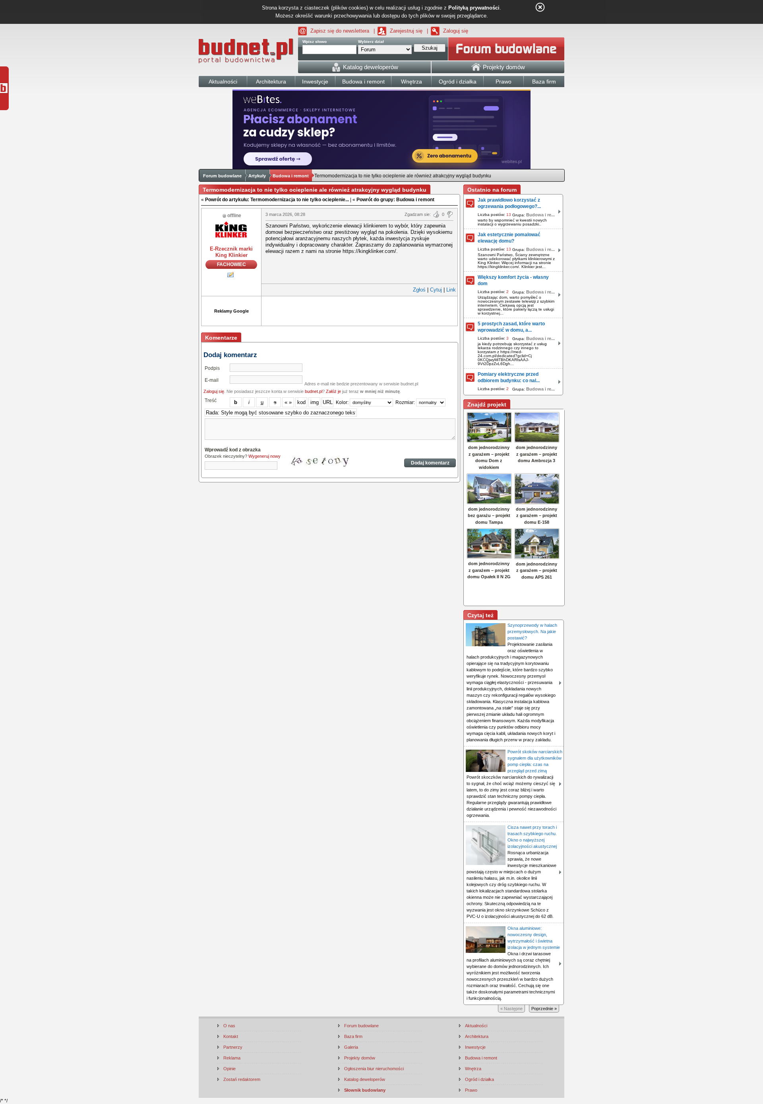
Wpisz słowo (314, 41)
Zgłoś (419, 290)
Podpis (212, 368)
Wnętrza (473, 1068)
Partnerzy (232, 1047)
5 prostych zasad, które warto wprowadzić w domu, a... (511, 327)
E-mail (212, 380)
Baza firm (353, 1036)
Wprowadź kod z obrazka (233, 450)
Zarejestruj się (406, 31)
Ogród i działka (479, 1079)
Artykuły (257, 175)
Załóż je (333, 391)
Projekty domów (359, 1057)
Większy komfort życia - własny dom (513, 280)
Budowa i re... (540, 214)
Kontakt (230, 1036)
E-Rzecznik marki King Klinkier (231, 252)
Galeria (351, 1047)
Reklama (231, 1057)
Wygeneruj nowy (264, 456)
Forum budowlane (222, 175)
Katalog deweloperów (364, 1079)
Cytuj (436, 290)
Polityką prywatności (474, 8)
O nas (229, 1025)
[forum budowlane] (506, 48)
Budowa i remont (291, 175)
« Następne (511, 1008)
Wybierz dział (371, 41)
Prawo (471, 1090)
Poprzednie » (544, 1008)
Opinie (229, 1068)
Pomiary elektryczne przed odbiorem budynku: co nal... (509, 377)
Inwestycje (475, 1047)
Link (451, 290)
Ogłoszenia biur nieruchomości (374, 1068)
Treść (211, 400)
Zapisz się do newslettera (339, 31)
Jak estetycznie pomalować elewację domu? (509, 238)
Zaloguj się (455, 31)
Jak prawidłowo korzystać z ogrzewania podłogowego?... (509, 203)
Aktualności (476, 1025)
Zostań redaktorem (241, 1079)
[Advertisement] (360, 310)
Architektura (476, 1036)
